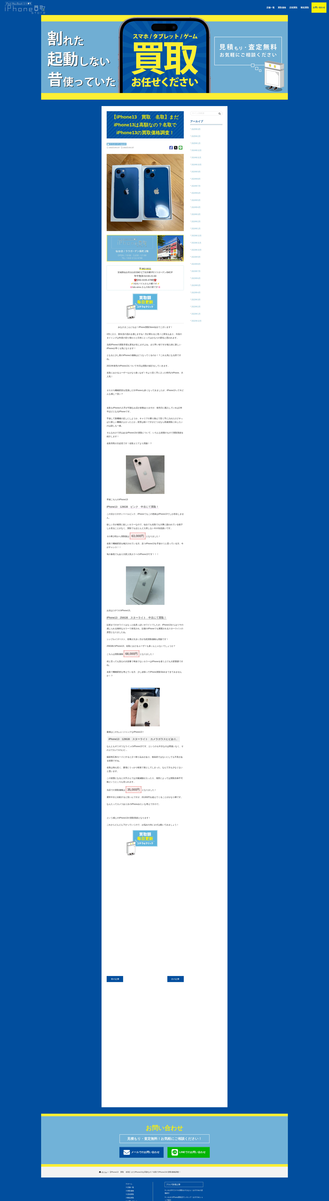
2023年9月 (195, 257)
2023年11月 (196, 243)
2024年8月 (195, 179)
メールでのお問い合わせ (145, 1152)
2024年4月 (195, 207)
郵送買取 (305, 7)
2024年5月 (195, 200)
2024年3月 (195, 214)
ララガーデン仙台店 (118, 144)
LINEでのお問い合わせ (192, 1152)
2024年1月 (195, 228)
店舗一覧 (270, 7)
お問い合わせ (319, 7)
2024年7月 (195, 186)
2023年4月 (195, 292)
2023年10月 (196, 250)
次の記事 (175, 979)
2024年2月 (195, 221)
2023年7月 (195, 271)
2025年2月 (195, 136)
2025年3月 (195, 129)
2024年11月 (196, 157)
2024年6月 (195, 193)
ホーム (129, 1184)
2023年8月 (195, 264)
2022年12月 (196, 321)
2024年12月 (196, 150)
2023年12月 (196, 235)
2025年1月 (195, 143)
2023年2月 (195, 307)
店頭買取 (293, 7)
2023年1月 (195, 314)
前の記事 (115, 979)
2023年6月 (195, 278)
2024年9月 (195, 172)
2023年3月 (195, 299)
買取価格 (282, 7)
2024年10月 (196, 164)
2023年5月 (195, 285)
